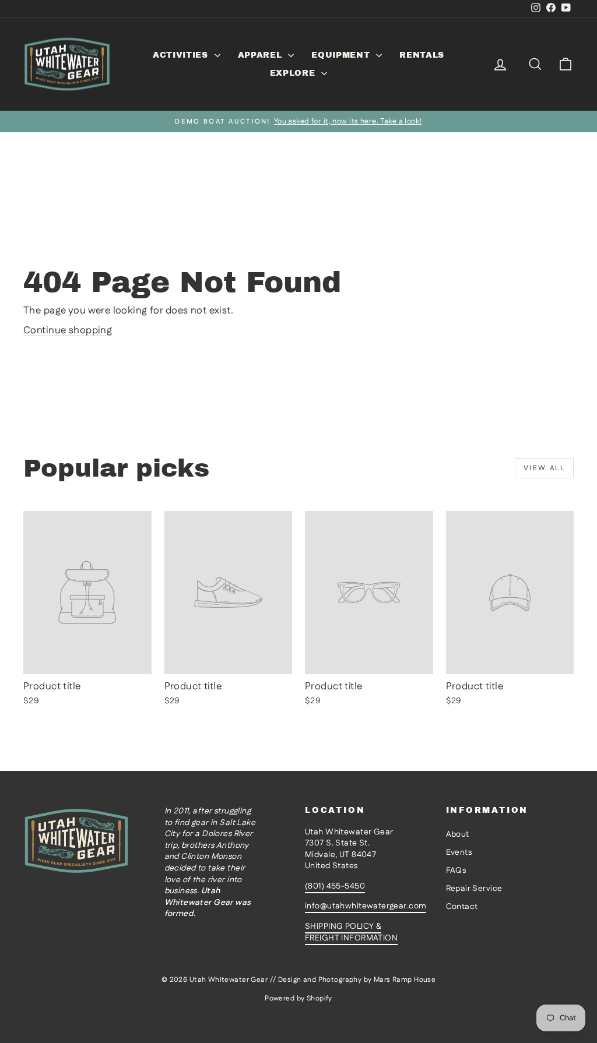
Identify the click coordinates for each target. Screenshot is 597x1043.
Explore (294, 73)
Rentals (421, 55)
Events (459, 852)
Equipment (342, 55)
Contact (462, 906)
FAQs (456, 870)
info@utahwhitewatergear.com (365, 906)
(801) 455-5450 (335, 886)
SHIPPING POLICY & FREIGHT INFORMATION (351, 932)
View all (544, 468)
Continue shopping (67, 330)
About (457, 834)
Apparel (262, 55)
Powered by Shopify (298, 998)
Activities (182, 55)
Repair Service (474, 888)
